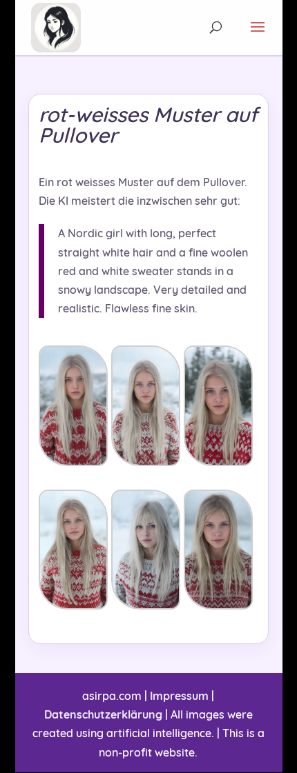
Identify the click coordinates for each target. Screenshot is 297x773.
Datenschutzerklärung (103, 714)
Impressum (179, 696)
